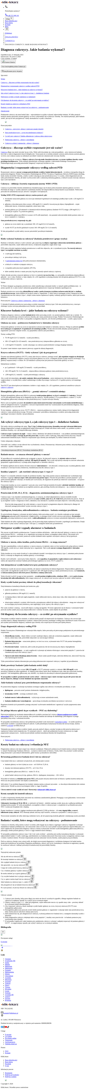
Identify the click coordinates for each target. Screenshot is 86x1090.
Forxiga (7, 998)
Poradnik (8, 1064)
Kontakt (7, 25)
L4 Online (8, 1036)
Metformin (8, 966)
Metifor (7, 964)
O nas (7, 1066)
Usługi (8, 19)
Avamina (8, 978)
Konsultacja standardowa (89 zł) (32, 450)
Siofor (7, 963)
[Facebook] (2, 1027)
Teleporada (8, 1040)
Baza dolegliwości (11, 21)
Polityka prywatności (12, 1075)
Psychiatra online (10, 1038)
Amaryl (7, 996)
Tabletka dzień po (11, 1044)
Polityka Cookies (10, 1077)
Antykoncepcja (10, 1042)
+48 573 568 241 (13, 15)
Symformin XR (10, 961)
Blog (6, 26)
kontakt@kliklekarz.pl (10, 1013)
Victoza (7, 987)
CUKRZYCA (10, 41)
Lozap (7, 991)
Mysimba (8, 989)
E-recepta (8, 1034)
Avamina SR (9, 995)
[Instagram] (4, 1027)
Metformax (8, 968)
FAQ (6, 1051)
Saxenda (8, 981)
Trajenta (7, 993)
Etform (7, 974)
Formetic (8, 970)
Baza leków (9, 23)
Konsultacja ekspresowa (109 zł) (11, 450)
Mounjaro (8, 980)
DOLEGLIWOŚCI (11, 37)
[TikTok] (8, 1027)
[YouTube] (6, 1027)
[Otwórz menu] (7, 29)
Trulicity (8, 983)
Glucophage (9, 976)
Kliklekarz (8, 33)
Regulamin (8, 1073)
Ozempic (8, 959)
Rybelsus (8, 1000)
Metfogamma (9, 972)
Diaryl (7, 985)
